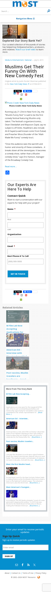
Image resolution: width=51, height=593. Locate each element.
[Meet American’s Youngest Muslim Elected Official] (12, 498)
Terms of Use (27, 573)
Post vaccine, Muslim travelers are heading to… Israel (17, 376)
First (9, 219)
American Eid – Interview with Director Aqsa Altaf (16, 353)
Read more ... (11, 166)
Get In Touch (18, 274)
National (28, 60)
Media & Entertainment (14, 60)
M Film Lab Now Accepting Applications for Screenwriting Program (14, 332)
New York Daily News (18, 84)
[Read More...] (37, 437)
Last (9, 229)
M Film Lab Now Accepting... (18, 394)
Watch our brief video (26, 49)
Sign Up (9, 556)
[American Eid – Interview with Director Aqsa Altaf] (12, 429)
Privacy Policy (40, 573)
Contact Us (16, 573)
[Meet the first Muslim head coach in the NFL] (12, 475)
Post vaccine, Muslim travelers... (20, 441)
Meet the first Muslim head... (18, 464)
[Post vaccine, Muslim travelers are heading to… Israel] (12, 452)
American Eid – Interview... (17, 418)
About (7, 573)
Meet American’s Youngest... (18, 487)
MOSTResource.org (25, 3)
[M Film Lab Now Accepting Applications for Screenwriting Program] (12, 404)
